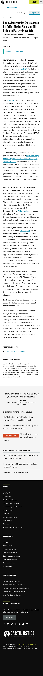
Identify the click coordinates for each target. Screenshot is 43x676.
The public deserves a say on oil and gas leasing (21, 437)
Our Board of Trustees (10, 500)
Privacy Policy (7, 520)
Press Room (12, 8)
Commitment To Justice (11, 503)
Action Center (7, 546)
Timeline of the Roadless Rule (15, 472)
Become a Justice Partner (11, 556)
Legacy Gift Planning (10, 559)
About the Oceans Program (16, 351)
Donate (5, 542)
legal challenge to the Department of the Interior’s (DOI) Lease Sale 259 (21, 159)
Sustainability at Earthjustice (12, 507)
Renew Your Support (10, 552)
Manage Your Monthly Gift (11, 581)
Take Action (11, 435)
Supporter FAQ (8, 566)
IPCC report (25, 231)
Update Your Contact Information (14, 591)
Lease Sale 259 (22, 69)
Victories (6, 513)
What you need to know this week (16, 450)
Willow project (24, 211)
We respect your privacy (27, 644)
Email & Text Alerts (9, 549)
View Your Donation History (12, 595)
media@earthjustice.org (14, 51)
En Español (7, 496)
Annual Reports (8, 510)
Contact (6, 524)
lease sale (11, 100)
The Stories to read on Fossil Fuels (17, 412)
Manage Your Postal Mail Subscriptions (15, 588)
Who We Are (7, 493)
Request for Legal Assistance (13, 527)
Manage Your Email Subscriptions (14, 585)
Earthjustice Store (9, 563)
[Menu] (41, 2)
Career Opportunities (10, 517)
